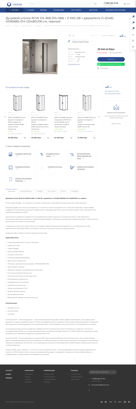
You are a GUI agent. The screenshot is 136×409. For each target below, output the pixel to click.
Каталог (9, 370)
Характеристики (25, 191)
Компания (29, 370)
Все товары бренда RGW (112, 93)
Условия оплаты (49, 374)
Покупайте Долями (50, 379)
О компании (29, 374)
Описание (11, 191)
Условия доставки (49, 376)
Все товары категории (112, 91)
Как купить (51, 191)
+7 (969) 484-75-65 (111, 3)
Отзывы (39, 191)
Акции (8, 374)
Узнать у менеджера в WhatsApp (111, 64)
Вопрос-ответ (75, 379)
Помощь (74, 370)
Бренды (9, 378)
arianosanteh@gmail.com (100, 385)
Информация (49, 370)
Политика (47, 382)
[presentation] (5, 117)
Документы (28, 382)
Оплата (63, 191)
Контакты (28, 379)
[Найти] (95, 4)
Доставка (74, 191)
